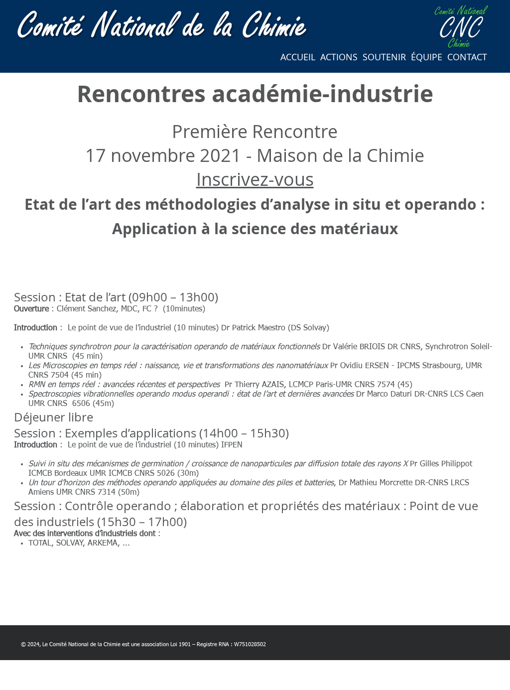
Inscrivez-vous (255, 179)
